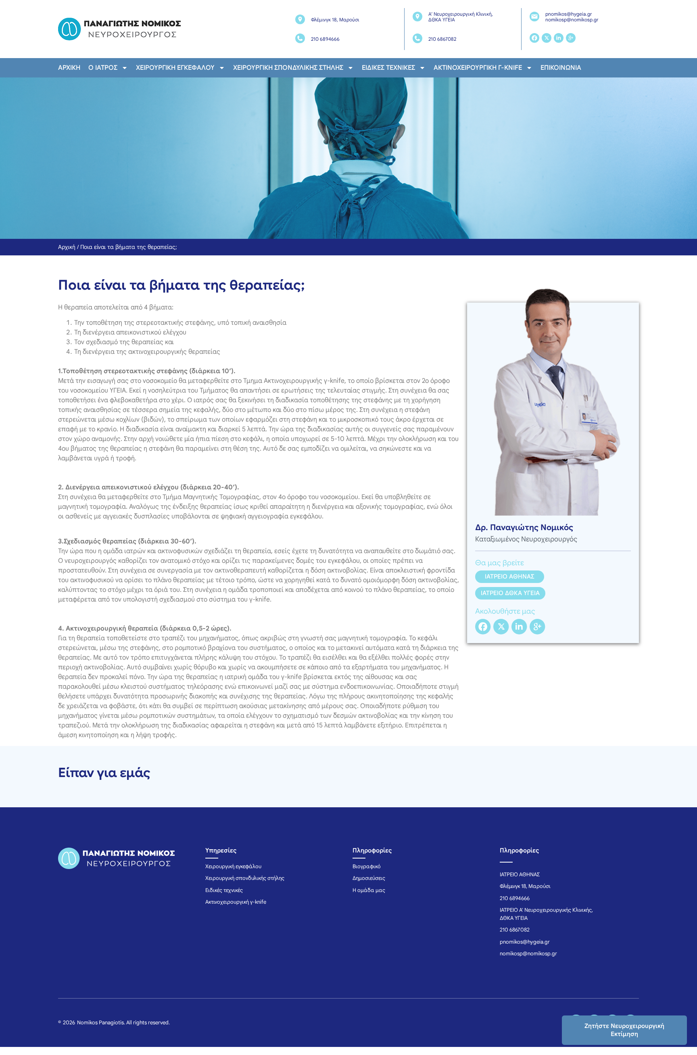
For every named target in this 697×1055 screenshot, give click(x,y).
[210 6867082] (417, 38)
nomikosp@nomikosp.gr (571, 20)
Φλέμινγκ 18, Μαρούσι (335, 20)
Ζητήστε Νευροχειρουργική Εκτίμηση (624, 1030)
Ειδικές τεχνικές (388, 68)
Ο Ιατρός (102, 68)
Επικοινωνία (560, 68)
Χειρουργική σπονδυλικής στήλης (288, 68)
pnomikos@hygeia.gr (568, 14)
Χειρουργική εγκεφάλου (175, 68)
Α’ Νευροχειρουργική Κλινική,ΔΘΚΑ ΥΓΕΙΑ (460, 17)
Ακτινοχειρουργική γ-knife (478, 68)
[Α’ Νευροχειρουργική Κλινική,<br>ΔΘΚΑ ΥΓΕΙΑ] (417, 16)
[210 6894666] (300, 38)
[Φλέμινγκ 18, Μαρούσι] (300, 19)
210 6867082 (442, 39)
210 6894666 (325, 39)
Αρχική (69, 68)
